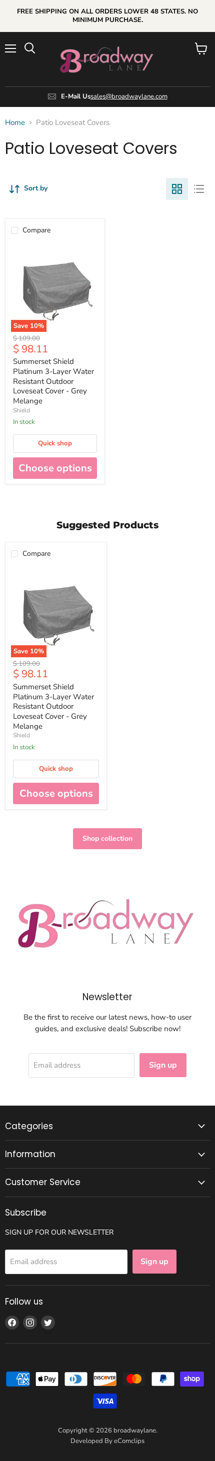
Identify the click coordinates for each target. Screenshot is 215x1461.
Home (15, 122)
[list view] (199, 189)
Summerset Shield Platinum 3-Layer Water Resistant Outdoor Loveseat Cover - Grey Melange (53, 381)
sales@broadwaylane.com (129, 96)
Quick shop (55, 443)
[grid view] (177, 189)
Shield (21, 410)
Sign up (163, 1065)
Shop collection (107, 838)
